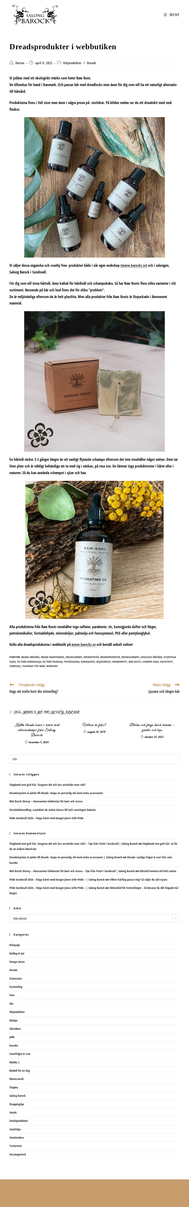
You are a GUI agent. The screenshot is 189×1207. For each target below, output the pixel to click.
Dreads (91, 63)
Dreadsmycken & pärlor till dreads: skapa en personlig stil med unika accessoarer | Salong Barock (65, 857)
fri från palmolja (52, 661)
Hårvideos (15, 1029)
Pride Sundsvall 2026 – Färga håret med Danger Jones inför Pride (46, 818)
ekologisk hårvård (151, 657)
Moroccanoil (16, 1079)
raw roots (135, 661)
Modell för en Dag (19, 1070)
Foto (11, 995)
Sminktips (15, 1129)
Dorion (19, 63)
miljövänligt (103, 661)
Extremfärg (15, 987)
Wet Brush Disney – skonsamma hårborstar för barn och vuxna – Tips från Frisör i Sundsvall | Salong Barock (72, 871)
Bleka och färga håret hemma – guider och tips (152, 727)
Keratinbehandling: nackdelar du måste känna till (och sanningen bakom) (52, 810)
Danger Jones (17, 962)
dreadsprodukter (110, 657)
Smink (13, 1112)
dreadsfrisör (91, 657)
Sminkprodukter (18, 1121)
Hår (11, 1003)
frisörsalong (72, 661)
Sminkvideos (16, 1137)
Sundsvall (15, 666)
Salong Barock (17, 1096)
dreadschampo (74, 657)
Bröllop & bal (16, 953)
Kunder (13, 1045)
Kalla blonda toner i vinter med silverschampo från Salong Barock (36, 730)
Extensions (15, 978)
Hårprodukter (72, 63)
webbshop (52, 666)
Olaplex (13, 1087)
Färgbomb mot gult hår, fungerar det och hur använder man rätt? (47, 785)
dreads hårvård (30, 657)
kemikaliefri (88, 661)
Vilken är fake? (94, 725)
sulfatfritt (166, 661)
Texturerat (15, 1146)
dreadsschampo (130, 657)
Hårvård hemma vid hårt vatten (158, 871)
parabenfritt (119, 661)
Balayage (14, 945)
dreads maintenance (52, 657)
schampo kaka (150, 661)
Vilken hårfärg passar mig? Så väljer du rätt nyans (138, 879)
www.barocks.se (134, 265)
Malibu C (14, 1062)
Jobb (11, 1037)
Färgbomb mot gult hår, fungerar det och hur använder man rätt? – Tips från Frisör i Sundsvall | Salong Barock (73, 843)
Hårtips (13, 1020)
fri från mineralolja (29, 661)
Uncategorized (17, 1154)
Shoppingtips (16, 1104)
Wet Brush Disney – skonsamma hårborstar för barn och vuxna (46, 801)
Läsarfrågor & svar (19, 1054)
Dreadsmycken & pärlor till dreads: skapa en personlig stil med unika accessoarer (56, 793)
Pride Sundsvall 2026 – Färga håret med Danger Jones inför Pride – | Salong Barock (57, 879)
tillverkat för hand (33, 666)
